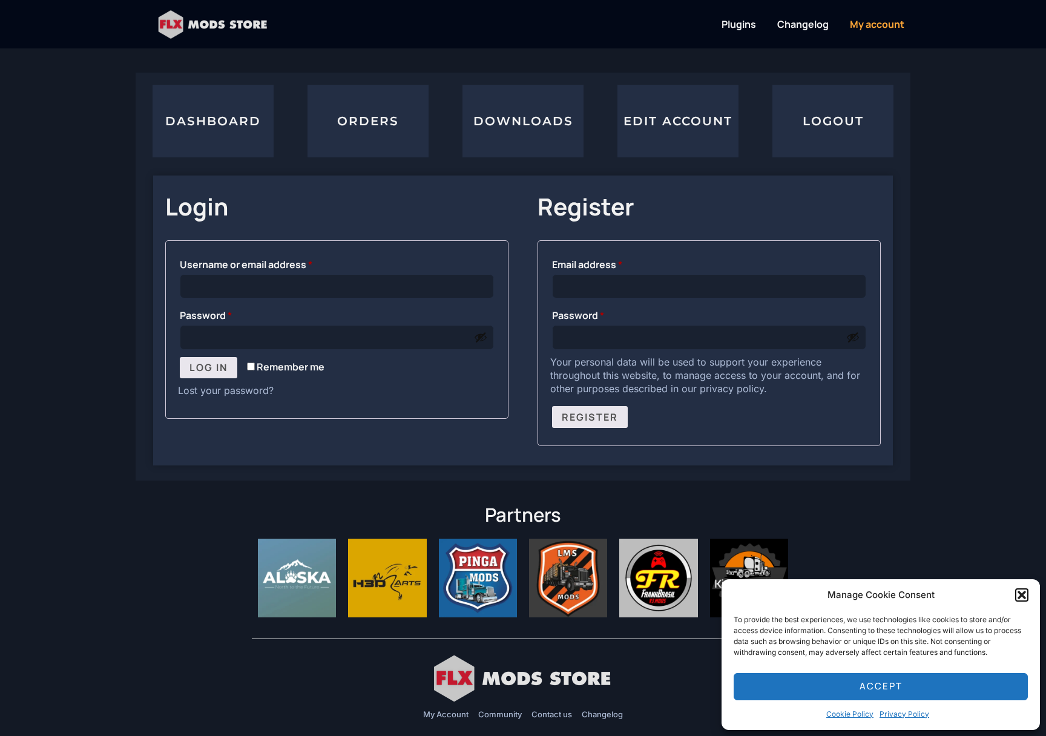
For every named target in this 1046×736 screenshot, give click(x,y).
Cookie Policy (849, 713)
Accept (881, 686)
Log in (208, 367)
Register (590, 417)
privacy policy (732, 389)
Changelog (803, 24)
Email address (608, 263)
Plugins (739, 24)
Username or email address (267, 263)
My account (877, 24)
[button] (1022, 595)
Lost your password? (226, 390)
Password (227, 314)
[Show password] (480, 337)
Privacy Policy (904, 713)
